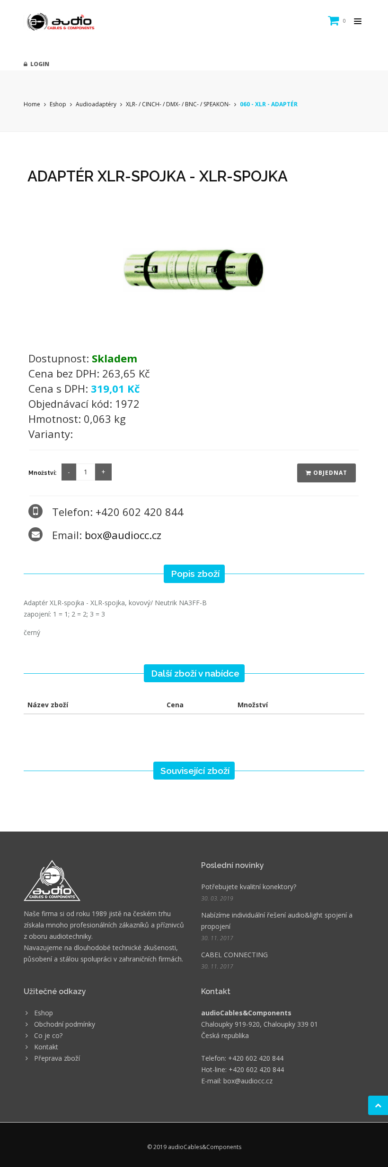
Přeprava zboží (57, 1058)
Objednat (329, 473)
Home (32, 104)
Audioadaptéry (96, 104)
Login (38, 64)
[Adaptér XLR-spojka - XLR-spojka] (194, 269)
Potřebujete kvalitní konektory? (248, 886)
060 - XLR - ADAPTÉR (269, 104)
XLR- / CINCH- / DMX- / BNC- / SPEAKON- (178, 104)
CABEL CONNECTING (234, 954)
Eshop (58, 104)
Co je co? (48, 1035)
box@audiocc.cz (123, 535)
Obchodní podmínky (64, 1024)
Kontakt (46, 1046)
